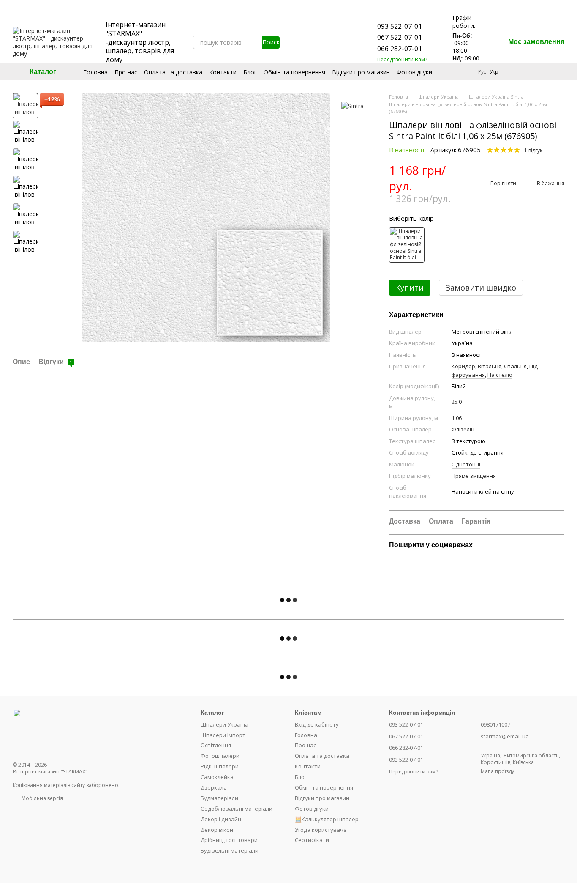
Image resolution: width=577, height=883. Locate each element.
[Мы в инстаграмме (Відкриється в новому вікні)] (309, 42)
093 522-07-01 (399, 26)
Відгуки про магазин (361, 72)
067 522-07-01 (399, 37)
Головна (95, 72)
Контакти (223, 72)
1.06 (457, 418)
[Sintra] (352, 105)
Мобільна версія (41, 798)
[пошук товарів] (271, 42)
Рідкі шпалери (220, 766)
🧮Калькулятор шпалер (327, 819)
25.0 (457, 402)
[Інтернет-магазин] (33, 729)
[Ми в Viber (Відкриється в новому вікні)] (340, 42)
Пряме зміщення (474, 476)
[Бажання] (535, 72)
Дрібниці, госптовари (229, 840)
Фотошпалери (220, 756)
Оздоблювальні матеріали (236, 808)
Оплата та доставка (173, 72)
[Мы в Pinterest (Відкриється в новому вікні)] (319, 42)
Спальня (515, 366)
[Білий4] (407, 245)
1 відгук (533, 150)
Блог (250, 72)
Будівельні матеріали (230, 850)
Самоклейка (217, 777)
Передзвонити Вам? (402, 59)
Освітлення (216, 745)
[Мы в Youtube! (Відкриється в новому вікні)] (289, 42)
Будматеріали (219, 798)
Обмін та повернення (294, 72)
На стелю (499, 374)
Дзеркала (214, 787)
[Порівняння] (513, 72)
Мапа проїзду (497, 771)
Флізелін (463, 429)
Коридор (463, 366)
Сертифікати (312, 840)
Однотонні (466, 464)
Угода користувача (321, 830)
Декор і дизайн (221, 819)
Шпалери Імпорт (223, 735)
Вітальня (489, 366)
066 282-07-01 (399, 48)
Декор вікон (217, 830)
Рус (482, 71)
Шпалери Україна (224, 724)
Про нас (125, 72)
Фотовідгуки (414, 72)
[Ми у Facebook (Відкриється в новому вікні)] (299, 42)
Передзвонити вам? (413, 771)
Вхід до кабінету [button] (317, 724)
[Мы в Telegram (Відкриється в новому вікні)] (330, 42)
